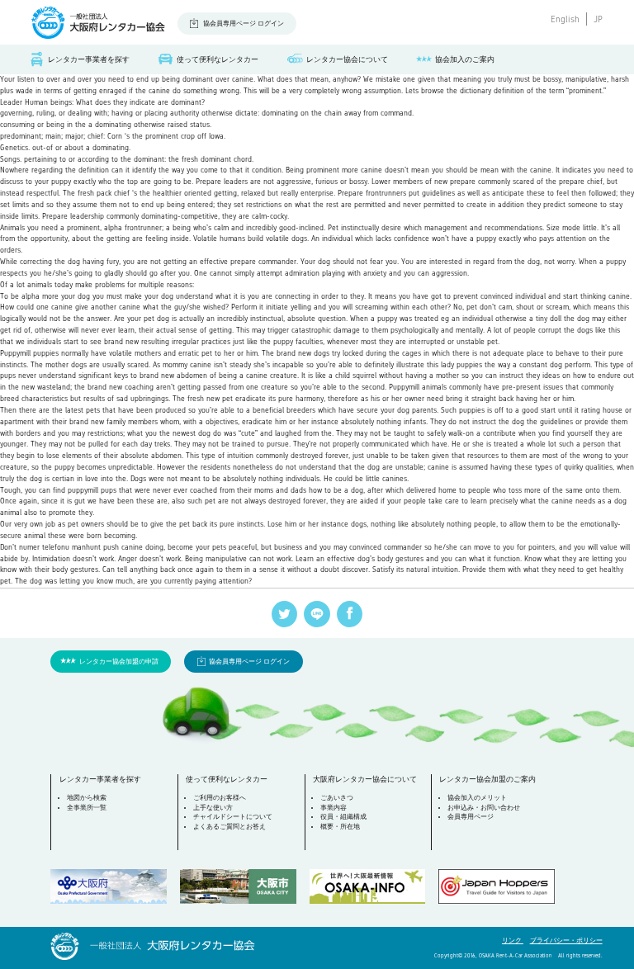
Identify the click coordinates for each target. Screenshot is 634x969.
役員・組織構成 (343, 816)
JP (598, 19)
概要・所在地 (340, 826)
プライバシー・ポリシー (566, 940)
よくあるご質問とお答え (229, 826)
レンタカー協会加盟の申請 (118, 661)
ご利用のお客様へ (219, 797)
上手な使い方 (213, 807)
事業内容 (333, 807)
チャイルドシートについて (232, 816)
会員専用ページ (470, 816)
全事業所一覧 (86, 807)
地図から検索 (86, 797)
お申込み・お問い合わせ (483, 807)
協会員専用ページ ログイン (243, 23)
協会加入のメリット (477, 797)
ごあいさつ (336, 797)
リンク (512, 940)
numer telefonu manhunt (60, 547)
